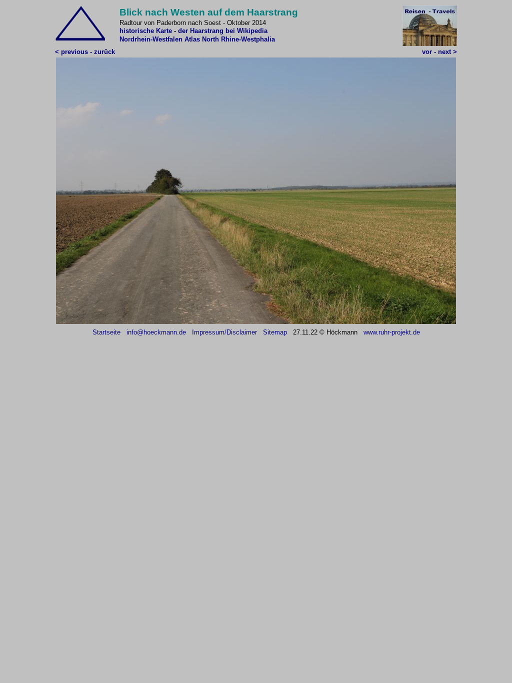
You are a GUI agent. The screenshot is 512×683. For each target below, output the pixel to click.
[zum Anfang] (80, 38)
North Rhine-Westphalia (238, 39)
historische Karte (146, 30)
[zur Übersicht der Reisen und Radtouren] (429, 44)
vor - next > (439, 52)
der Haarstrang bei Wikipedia (223, 30)
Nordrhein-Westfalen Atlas (160, 39)
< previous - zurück (85, 52)
